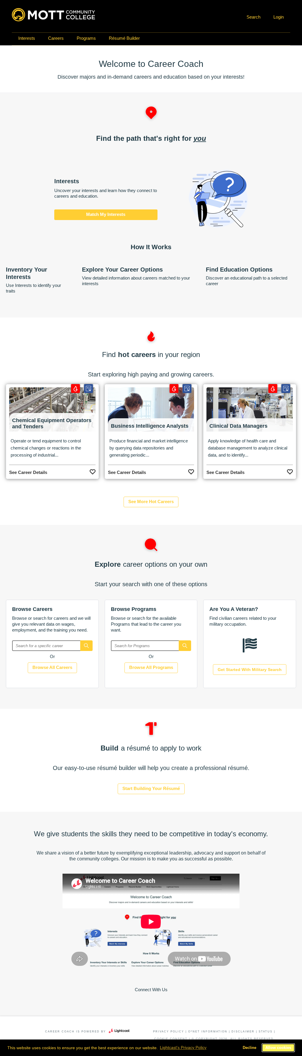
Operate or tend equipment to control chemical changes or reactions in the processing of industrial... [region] (46, 447)
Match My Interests (105, 214)
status (266, 1031)
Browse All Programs (151, 667)
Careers (56, 38)
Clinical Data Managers (238, 426)
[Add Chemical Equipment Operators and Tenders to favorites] (93, 470)
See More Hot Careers (151, 501)
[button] (253, 17)
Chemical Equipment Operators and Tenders (51, 423)
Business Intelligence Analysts (149, 426)
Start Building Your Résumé (151, 788)
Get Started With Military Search (250, 669)
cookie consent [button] (171, 1038)
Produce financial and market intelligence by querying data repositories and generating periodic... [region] (148, 447)
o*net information (207, 1031)
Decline (249, 1048)
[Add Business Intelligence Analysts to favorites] (191, 470)
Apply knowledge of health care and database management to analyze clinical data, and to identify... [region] (247, 447)
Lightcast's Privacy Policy (183, 1047)
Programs (86, 38)
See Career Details (28, 472)
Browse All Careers (52, 667)
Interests (26, 38)
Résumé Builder (124, 38)
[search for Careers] (86, 645)
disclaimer (243, 1031)
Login (278, 16)
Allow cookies (278, 1048)
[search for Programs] (185, 645)
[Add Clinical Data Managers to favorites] (290, 470)
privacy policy (168, 1031)
